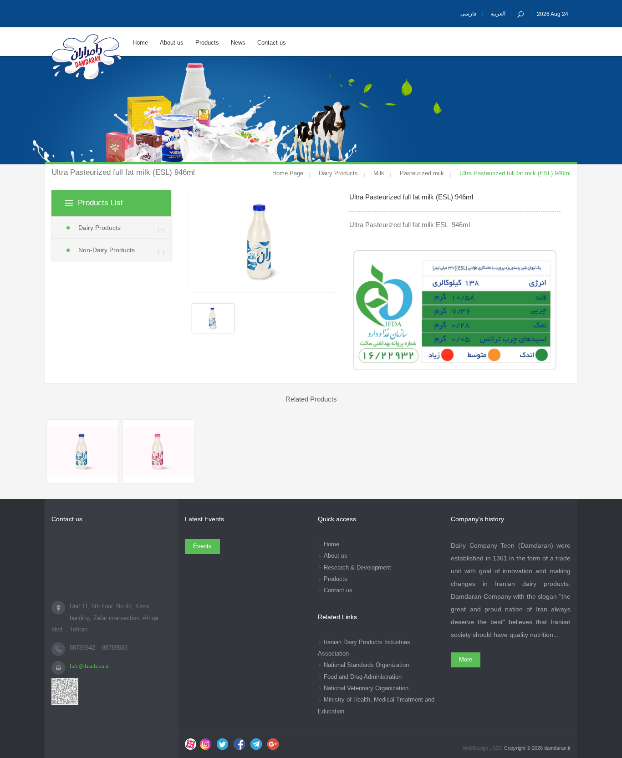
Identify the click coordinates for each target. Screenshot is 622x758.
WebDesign (476, 748)
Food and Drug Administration (363, 677)
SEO (498, 748)
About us (335, 556)
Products (335, 579)
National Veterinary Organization (366, 688)
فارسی (468, 13)
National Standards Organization (366, 665)
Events (202, 546)
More (465, 659)
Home (331, 544)
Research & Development (357, 568)
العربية (497, 13)
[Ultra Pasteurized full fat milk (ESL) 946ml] (82, 451)
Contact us (338, 590)
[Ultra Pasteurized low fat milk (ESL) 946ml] (158, 451)
